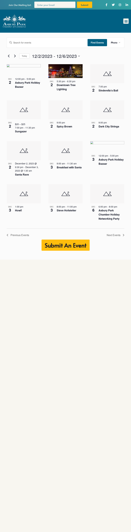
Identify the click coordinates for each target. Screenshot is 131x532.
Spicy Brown (64, 126)
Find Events (97, 42)
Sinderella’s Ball (108, 90)
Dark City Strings (109, 126)
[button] (126, 21)
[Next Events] (15, 56)
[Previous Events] (9, 56)
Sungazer (21, 131)
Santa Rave (22, 174)
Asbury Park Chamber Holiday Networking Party (109, 214)
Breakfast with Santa (69, 167)
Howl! (18, 210)
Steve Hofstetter (66, 210)
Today (24, 55)
